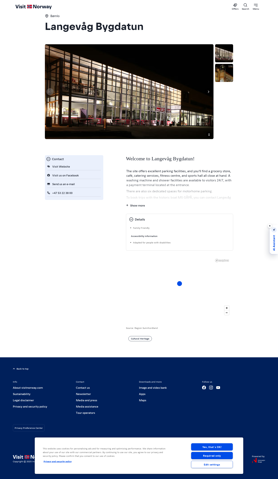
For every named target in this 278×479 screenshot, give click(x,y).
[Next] (208, 91)
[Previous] (50, 91)
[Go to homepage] (38, 6)
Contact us (83, 387)
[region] (179, 287)
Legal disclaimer (23, 400)
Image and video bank (153, 387)
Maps (142, 400)
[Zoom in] (226, 308)
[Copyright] (209, 134)
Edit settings (212, 464)
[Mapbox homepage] (222, 260)
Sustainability (21, 394)
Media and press (86, 400)
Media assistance (87, 406)
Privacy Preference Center (29, 427)
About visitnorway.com (28, 387)
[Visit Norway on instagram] (211, 388)
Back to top (22, 368)
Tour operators (85, 412)
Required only (212, 455)
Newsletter (83, 394)
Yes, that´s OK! (212, 447)
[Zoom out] (226, 312)
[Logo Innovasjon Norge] (258, 460)
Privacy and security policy (30, 406)
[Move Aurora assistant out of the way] (270, 226)
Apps (142, 394)
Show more (137, 205)
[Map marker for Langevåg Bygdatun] (179, 283)
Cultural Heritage (140, 338)
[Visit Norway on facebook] (204, 388)
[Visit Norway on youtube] (218, 388)
